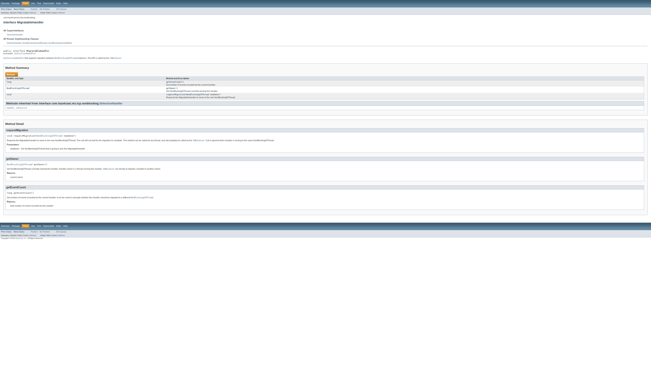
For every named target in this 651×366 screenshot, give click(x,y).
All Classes (61, 9)
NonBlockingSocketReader (35, 43)
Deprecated (48, 3)
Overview (5, 3)
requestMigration (175, 94)
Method (33, 13)
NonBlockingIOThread (18, 88)
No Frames (45, 9)
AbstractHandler (14, 43)
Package (16, 3)
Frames (34, 9)
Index (58, 3)
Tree (39, 3)
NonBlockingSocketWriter (60, 43)
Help (65, 3)
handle (10, 108)
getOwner (171, 88)
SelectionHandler (15, 35)
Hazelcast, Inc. (21, 238)
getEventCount (174, 82)
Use (33, 3)
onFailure (21, 108)
